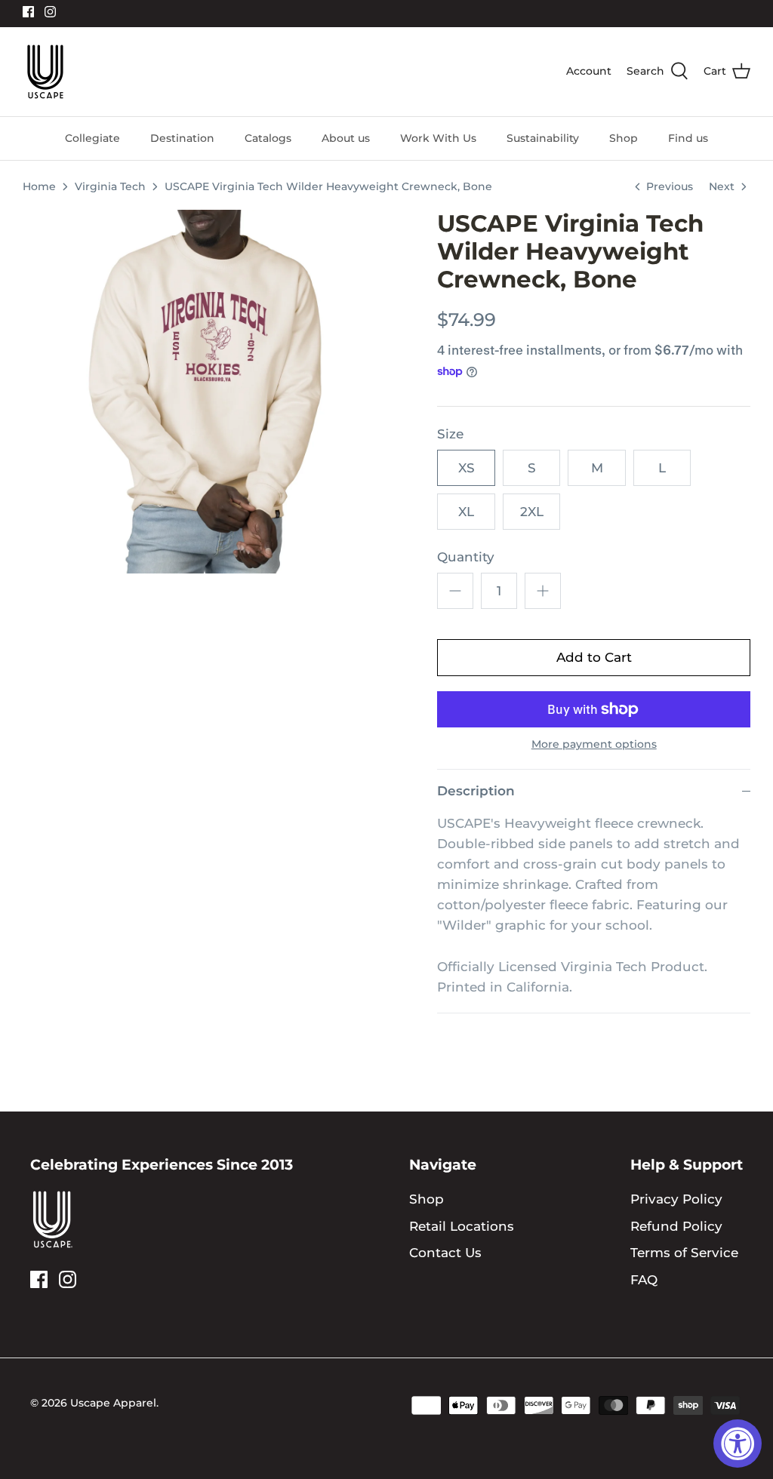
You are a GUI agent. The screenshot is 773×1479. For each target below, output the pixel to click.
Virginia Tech (110, 186)
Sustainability (543, 138)
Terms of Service (684, 1252)
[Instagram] (50, 11)
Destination (182, 138)
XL (466, 511)
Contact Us (445, 1252)
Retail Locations (461, 1226)
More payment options (594, 744)
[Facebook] (28, 11)
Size (450, 433)
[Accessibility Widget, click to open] (737, 1443)
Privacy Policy (676, 1199)
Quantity (465, 556)
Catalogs (268, 138)
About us (346, 138)
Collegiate (92, 138)
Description (476, 790)
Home (39, 186)
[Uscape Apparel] (45, 71)
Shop (623, 138)
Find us (688, 138)
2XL (532, 511)
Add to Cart (594, 657)
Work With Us (438, 138)
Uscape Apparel (113, 1403)
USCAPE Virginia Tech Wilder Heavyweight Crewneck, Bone (328, 186)
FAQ (644, 1279)
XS (466, 467)
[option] (204, 391)
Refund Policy (676, 1226)
